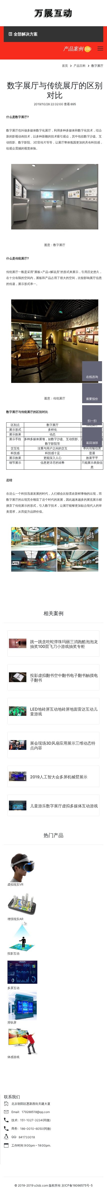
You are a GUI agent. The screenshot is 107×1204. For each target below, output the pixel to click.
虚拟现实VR (15, 884)
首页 (65, 65)
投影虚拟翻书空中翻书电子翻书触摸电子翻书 (64, 678)
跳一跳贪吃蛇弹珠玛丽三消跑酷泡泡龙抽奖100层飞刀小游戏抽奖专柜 (64, 644)
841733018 (27, 1137)
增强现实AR (15, 919)
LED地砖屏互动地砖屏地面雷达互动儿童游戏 (64, 711)
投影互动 (13, 953)
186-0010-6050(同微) (35, 1129)
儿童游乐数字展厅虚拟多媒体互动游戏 (64, 805)
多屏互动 (13, 988)
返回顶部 (92, 443)
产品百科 (80, 65)
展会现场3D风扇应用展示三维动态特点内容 (62, 745)
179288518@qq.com (36, 1112)
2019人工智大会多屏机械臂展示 (58, 776)
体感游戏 (13, 1057)
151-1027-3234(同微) (35, 1120)
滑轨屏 (11, 1022)
